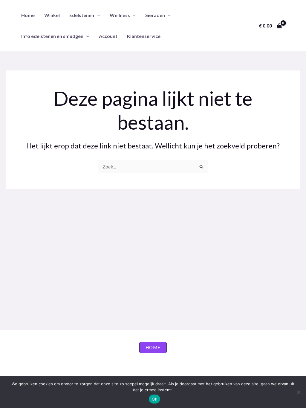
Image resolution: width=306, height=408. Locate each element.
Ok (154, 399)
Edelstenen (81, 15)
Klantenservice (143, 36)
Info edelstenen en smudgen (52, 36)
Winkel (52, 15)
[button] (97, 15)
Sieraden (155, 15)
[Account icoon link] (293, 25)
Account (108, 36)
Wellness (120, 15)
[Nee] (299, 392)
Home (28, 15)
